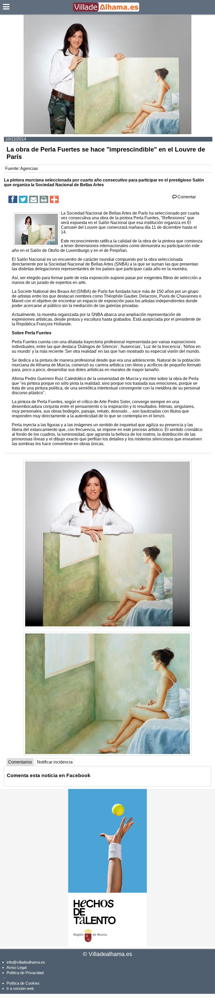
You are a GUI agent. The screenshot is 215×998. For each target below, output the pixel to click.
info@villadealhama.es (26, 962)
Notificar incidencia (55, 762)
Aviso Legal (16, 967)
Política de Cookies (23, 983)
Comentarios (20, 762)
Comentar (187, 197)
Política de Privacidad (25, 972)
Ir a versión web (20, 988)
